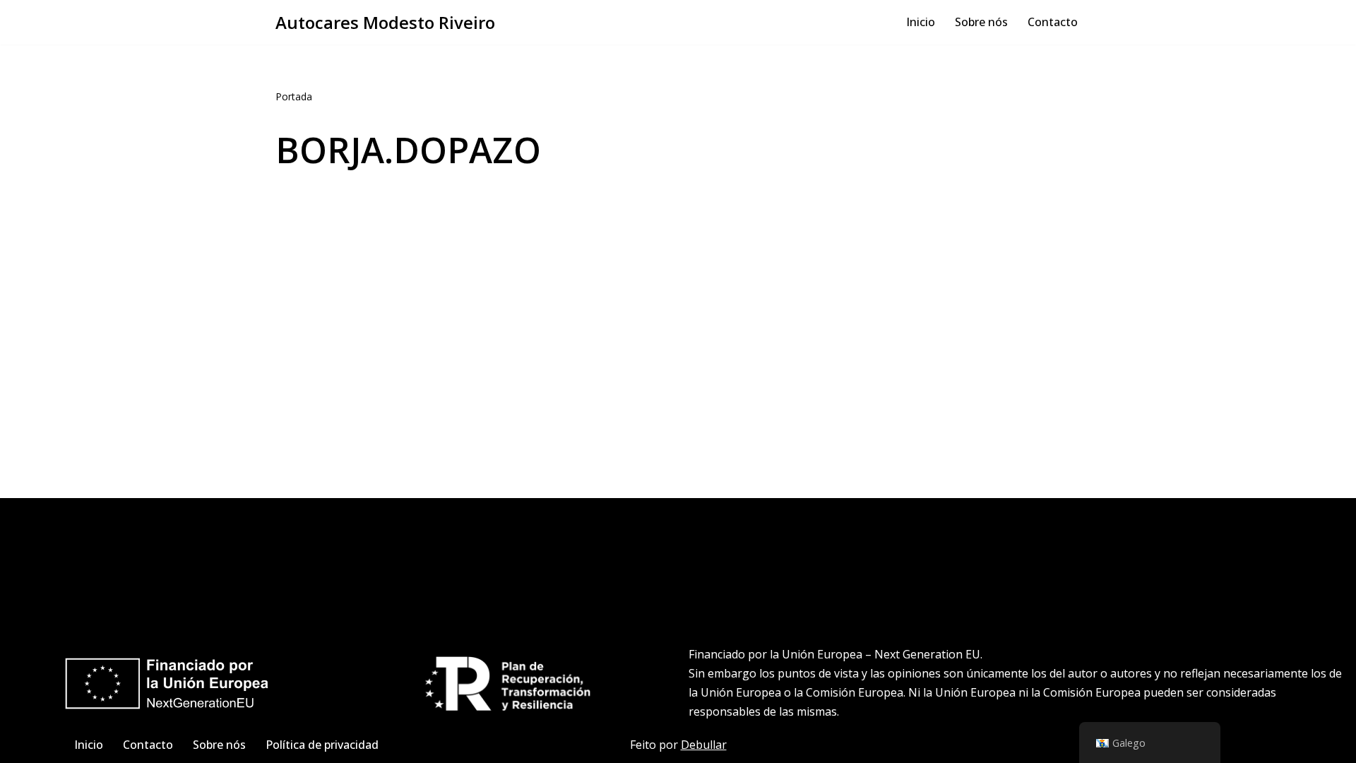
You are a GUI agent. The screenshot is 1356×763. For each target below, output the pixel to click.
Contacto (1053, 22)
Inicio (920, 22)
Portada (293, 96)
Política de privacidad (322, 744)
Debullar (704, 744)
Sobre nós (981, 22)
